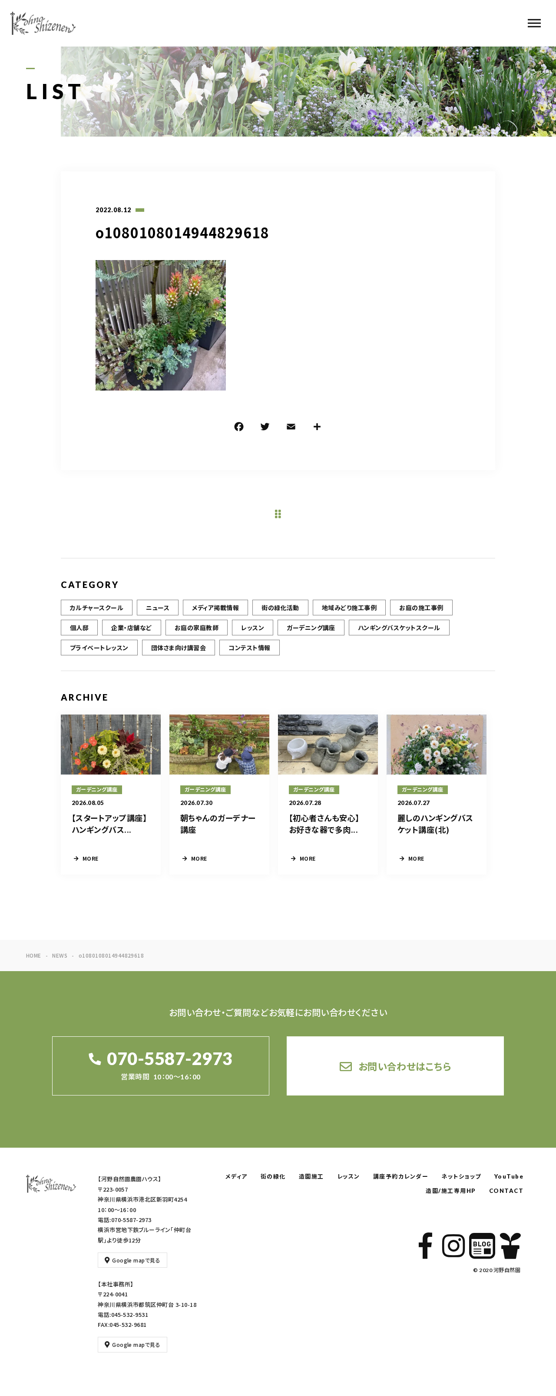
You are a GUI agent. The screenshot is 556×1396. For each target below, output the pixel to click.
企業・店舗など (131, 627)
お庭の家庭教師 (196, 627)
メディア (236, 1176)
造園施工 (311, 1176)
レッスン (252, 627)
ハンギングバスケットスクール (399, 627)
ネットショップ (461, 1176)
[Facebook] (239, 428)
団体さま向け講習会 (178, 647)
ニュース (157, 607)
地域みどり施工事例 (349, 607)
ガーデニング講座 (311, 627)
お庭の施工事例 (421, 607)
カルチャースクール (96, 607)
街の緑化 (273, 1176)
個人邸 (79, 627)
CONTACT (506, 1190)
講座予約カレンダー (401, 1176)
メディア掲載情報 (215, 607)
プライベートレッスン (99, 647)
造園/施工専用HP (451, 1190)
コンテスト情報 (249, 647)
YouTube (509, 1176)
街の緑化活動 (280, 607)
